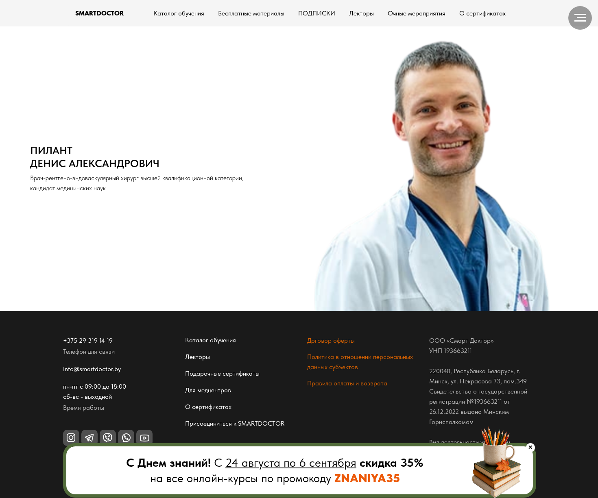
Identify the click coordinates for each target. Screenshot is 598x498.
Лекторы (361, 13)
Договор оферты (331, 340)
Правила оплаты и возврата (347, 383)
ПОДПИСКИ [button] (316, 13)
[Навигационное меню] (580, 18)
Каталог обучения (178, 13)
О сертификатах (482, 13)
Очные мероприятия (416, 13)
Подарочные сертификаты (222, 373)
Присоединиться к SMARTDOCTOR (234, 423)
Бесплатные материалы (251, 13)
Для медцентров (208, 390)
